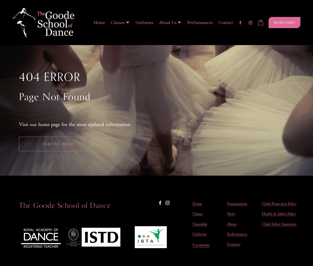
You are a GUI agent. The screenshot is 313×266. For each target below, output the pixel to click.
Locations (200, 245)
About (231, 224)
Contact (226, 22)
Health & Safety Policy (279, 214)
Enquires (233, 244)
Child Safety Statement (279, 224)
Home (99, 22)
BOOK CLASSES (284, 22)
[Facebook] (240, 22)
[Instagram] (250, 22)
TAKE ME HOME (58, 144)
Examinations (237, 204)
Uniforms (144, 22)
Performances (200, 22)
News (231, 214)
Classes (197, 214)
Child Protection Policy (279, 204)
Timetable (199, 224)
